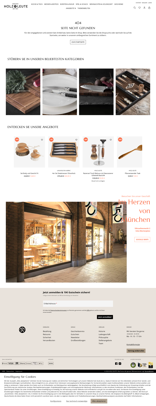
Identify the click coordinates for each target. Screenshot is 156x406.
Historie (102, 331)
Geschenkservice (77, 331)
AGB (87, 310)
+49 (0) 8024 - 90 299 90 (133, 334)
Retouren (47, 334)
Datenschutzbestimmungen (58, 310)
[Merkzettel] (139, 7)
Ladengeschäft (104, 334)
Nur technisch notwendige (76, 401)
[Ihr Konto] (144, 7)
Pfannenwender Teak (132, 173)
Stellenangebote (105, 340)
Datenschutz (10, 371)
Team (101, 343)
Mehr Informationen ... (135, 396)
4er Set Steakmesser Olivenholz (63, 173)
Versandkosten (49, 340)
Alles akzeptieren (99, 401)
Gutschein (75, 334)
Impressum (19, 371)
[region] (78, 160)
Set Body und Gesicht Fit (29, 173)
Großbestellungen (78, 340)
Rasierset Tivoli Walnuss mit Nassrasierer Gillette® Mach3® (98, 174)
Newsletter (75, 337)
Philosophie (103, 337)
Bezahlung (47, 331)
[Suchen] (134, 7)
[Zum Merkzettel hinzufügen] (42, 140)
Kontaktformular (133, 344)
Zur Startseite (78, 42)
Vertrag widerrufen (136, 351)
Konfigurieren (55, 401)
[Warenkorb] (149, 7)
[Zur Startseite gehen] (16, 6)
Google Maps (142, 239)
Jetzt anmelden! (105, 317)
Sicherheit (47, 337)
